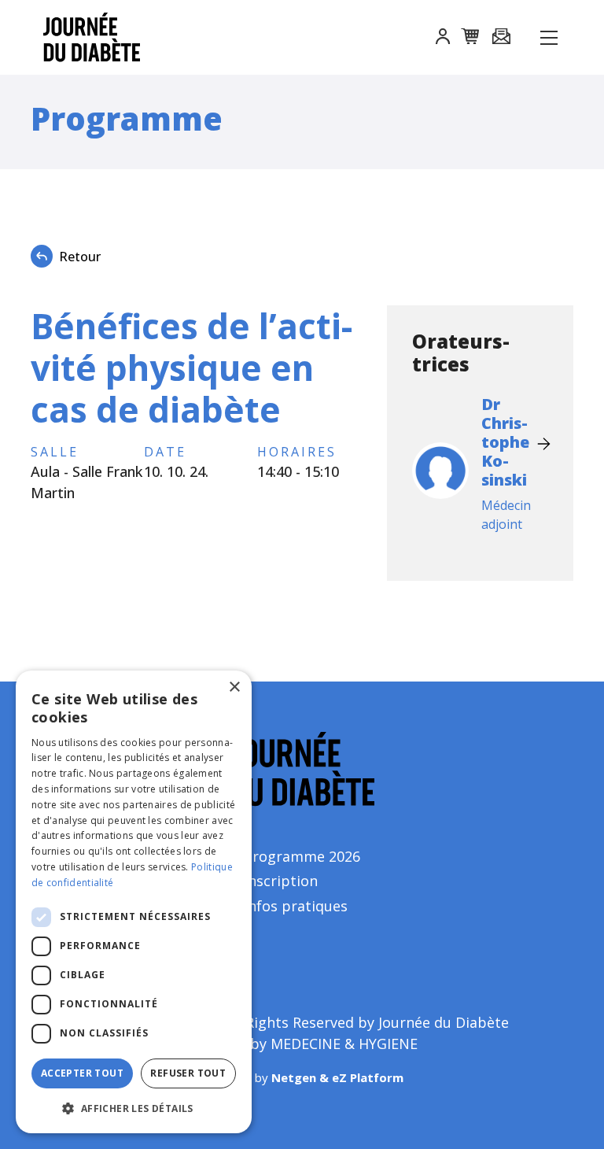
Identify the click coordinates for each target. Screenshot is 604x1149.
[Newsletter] (501, 37)
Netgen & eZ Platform (337, 1077)
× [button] (234, 687)
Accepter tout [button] (82, 1073)
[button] (443, 39)
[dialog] (134, 902)
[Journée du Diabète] (82, 37)
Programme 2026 (302, 856)
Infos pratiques (296, 905)
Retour (80, 256)
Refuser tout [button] (188, 1073)
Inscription (281, 880)
